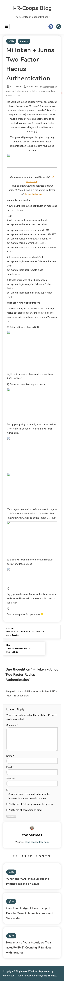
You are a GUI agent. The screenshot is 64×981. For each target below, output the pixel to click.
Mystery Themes (47, 975)
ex (12, 91)
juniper (24, 41)
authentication (49, 86)
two (19, 95)
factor (18, 91)
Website (10, 778)
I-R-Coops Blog (32, 8)
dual (8, 91)
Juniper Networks (33, 194)
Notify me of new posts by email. (26, 810)
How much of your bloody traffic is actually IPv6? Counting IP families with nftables (29, 947)
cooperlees (32, 86)
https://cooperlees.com (37, 842)
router (9, 95)
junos (25, 91)
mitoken (43, 91)
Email (10, 767)
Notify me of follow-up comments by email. (31, 804)
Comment (12, 725)
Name (10, 756)
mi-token (33, 91)
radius (51, 91)
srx (14, 95)
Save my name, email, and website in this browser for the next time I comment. (29, 796)
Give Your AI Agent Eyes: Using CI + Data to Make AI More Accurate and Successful (29, 913)
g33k (11, 41)
